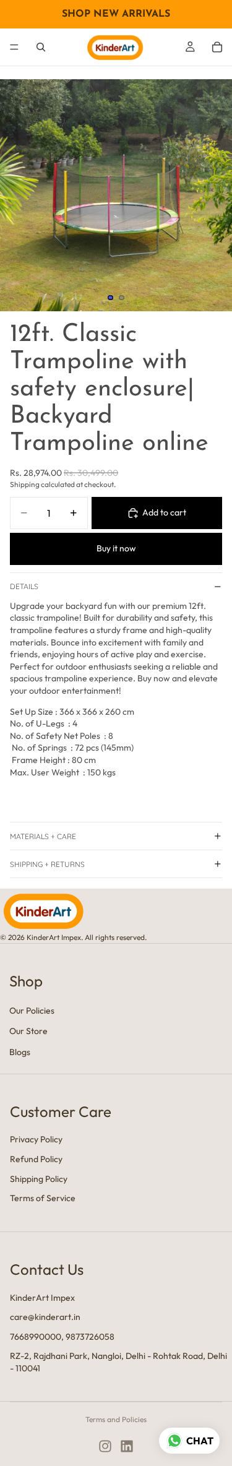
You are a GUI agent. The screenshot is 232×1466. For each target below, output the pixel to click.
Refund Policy (36, 1158)
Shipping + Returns (47, 864)
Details (24, 586)
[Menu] (14, 47)
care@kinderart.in (45, 1316)
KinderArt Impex (42, 1297)
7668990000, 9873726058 (62, 1336)
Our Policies (31, 1009)
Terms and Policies (116, 1419)
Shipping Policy (38, 1178)
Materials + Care (43, 836)
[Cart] (217, 47)
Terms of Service (42, 1198)
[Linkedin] (126, 1446)
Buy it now (116, 548)
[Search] (40, 47)
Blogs (19, 1052)
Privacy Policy (36, 1139)
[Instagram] (105, 1446)
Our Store (28, 1031)
